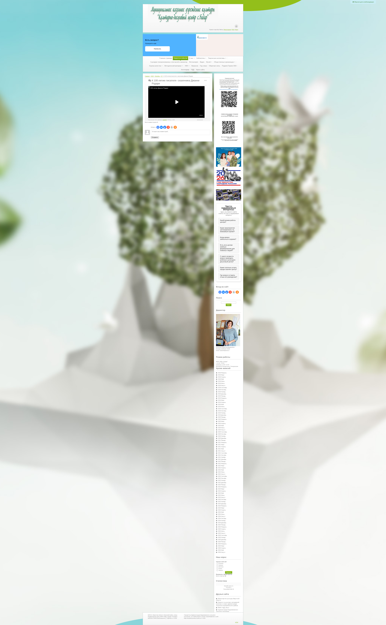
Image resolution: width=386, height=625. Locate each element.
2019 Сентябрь (222, 408)
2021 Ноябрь (222, 457)
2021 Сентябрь (222, 453)
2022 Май (221, 470)
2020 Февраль (222, 419)
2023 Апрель (222, 491)
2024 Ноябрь (222, 520)
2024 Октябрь (222, 518)
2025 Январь (222, 525)
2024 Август (221, 516)
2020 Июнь (221, 427)
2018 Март (221, 375)
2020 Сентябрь (222, 432)
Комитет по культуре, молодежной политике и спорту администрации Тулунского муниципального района (227, 604)
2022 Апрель (222, 468)
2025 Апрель (222, 529)
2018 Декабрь (222, 394)
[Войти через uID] (157, 127)
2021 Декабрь (222, 459)
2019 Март (221, 400)
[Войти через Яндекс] (168, 127)
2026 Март (221, 546)
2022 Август (221, 474)
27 (161, 76)
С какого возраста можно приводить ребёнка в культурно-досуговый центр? (228, 259)
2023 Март (221, 489)
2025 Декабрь (222, 539)
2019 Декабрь (222, 415)
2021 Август (221, 451)
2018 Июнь (221, 381)
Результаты (219, 574)
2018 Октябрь (222, 389)
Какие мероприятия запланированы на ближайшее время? (227, 229)
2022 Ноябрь (222, 480)
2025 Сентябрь (222, 535)
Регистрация (227, 29)
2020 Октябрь (222, 434)
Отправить (155, 137)
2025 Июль (221, 531)
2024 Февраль (222, 506)
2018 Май (221, 379)
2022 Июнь (221, 472)
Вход (236, 29)
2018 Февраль (222, 373)
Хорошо (220, 565)
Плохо (220, 568)
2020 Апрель (222, 423)
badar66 (165, 119)
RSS (233, 29)
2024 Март (221, 508)
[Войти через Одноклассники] (175, 127)
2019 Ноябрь (222, 413)
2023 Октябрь (222, 499)
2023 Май (221, 493)
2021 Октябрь (222, 455)
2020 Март (221, 421)
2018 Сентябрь (222, 387)
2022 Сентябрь (222, 476)
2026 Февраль (222, 544)
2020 (152, 76)
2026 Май (221, 550)
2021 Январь (222, 440)
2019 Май (221, 404)
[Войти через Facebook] (164, 127)
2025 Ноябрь (222, 537)
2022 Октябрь (222, 478)
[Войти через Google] (171, 127)
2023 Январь (222, 484)
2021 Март (221, 444)
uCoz (236, 622)
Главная (147, 76)
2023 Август (221, 497)
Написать (157, 49)
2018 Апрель (222, 377)
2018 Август (221, 385)
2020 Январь (222, 417)
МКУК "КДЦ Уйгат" (223, 607)
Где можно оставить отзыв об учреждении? (228, 276)
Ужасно (220, 570)
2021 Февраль (222, 442)
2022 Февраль (222, 463)
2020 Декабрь (222, 438)
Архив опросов (228, 574)
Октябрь (157, 76)
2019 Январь (222, 396)
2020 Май (221, 425)
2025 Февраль (222, 527)
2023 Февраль (222, 487)
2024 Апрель (222, 510)
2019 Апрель (222, 402)
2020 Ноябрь (222, 436)
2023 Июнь (221, 495)
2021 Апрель (222, 446)
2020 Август (221, 430)
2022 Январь (222, 461)
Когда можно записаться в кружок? (228, 238)
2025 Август (221, 533)
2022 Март (221, 465)
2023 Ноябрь (222, 501)
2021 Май (221, 449)
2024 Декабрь (222, 522)
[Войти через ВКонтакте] (161, 127)
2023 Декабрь (222, 503)
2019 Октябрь (222, 411)
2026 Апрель (222, 548)
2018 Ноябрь (222, 392)
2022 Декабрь (222, 482)
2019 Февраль (222, 398)
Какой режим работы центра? (228, 221)
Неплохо (220, 567)
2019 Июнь (221, 406)
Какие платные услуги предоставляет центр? (228, 268)
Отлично (220, 563)
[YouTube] (236, 26)
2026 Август (221, 552)
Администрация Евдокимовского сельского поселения (227, 610)
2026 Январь (222, 541)
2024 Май (221, 512)
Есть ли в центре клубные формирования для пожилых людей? (227, 247)
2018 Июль (221, 383)
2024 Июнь (221, 514)
